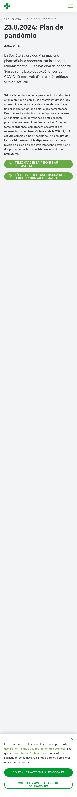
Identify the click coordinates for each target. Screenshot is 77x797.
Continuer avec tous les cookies (38, 772)
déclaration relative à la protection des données (35, 748)
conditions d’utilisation (29, 753)
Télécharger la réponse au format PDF (36, 164)
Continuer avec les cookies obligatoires (38, 784)
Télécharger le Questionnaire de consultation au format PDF (41, 176)
